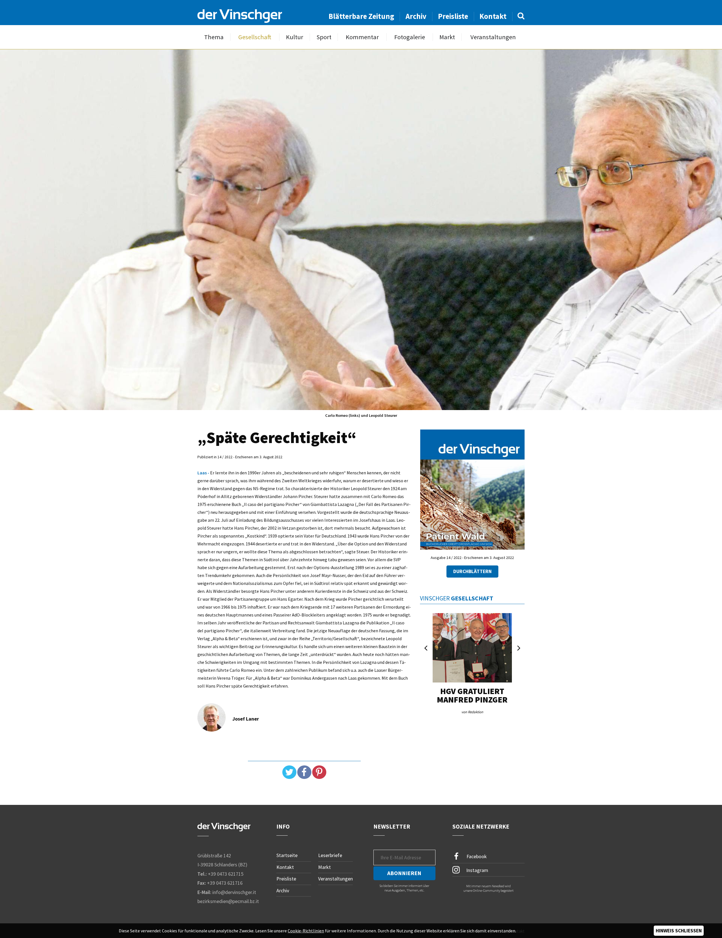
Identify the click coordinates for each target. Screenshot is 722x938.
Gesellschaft (254, 37)
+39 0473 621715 (225, 874)
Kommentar (362, 37)
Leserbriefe (330, 855)
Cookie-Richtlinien (306, 930)
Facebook (476, 856)
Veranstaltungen (493, 37)
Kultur (294, 37)
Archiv (416, 16)
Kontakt (493, 16)
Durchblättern (472, 571)
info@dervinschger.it (234, 892)
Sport (323, 37)
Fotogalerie (409, 37)
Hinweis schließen (679, 931)
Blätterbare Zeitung (361, 16)
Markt (447, 37)
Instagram (476, 870)
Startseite (287, 855)
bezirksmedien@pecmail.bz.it (228, 901)
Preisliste (453, 16)
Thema (214, 37)
